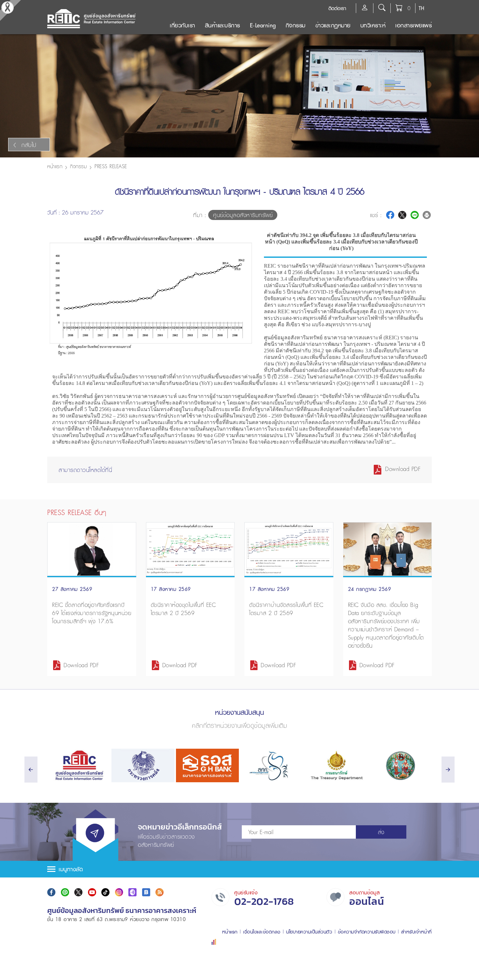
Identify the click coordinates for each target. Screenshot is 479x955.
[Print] (427, 215)
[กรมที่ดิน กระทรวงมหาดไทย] (400, 765)
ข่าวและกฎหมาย (333, 25)
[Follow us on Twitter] (78, 892)
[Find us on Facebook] (51, 892)
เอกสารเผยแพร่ (413, 25)
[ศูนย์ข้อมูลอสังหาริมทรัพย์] (78, 765)
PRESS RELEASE (110, 166)
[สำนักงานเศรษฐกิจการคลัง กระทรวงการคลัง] (271, 765)
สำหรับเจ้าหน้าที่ (416, 932)
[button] (239, 869)
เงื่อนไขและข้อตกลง (262, 932)
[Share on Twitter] (402, 215)
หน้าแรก (54, 166)
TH (421, 8)
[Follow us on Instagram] (119, 892)
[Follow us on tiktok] (105, 892)
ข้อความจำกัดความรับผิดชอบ (367, 932)
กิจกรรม (296, 25)
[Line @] (65, 892)
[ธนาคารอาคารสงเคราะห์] (207, 765)
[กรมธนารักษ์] (335, 765)
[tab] (239, 869)
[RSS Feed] (159, 892)
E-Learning (263, 25)
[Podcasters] (132, 892)
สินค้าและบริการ (222, 25)
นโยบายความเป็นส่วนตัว (309, 932)
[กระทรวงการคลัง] (142, 765)
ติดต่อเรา (337, 8)
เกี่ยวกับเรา (182, 25)
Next (247, 246)
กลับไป (29, 145)
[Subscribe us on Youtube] (92, 892)
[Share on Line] (415, 215)
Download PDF (401, 469)
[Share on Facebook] (390, 215)
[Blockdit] (146, 892)
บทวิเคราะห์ (373, 25)
